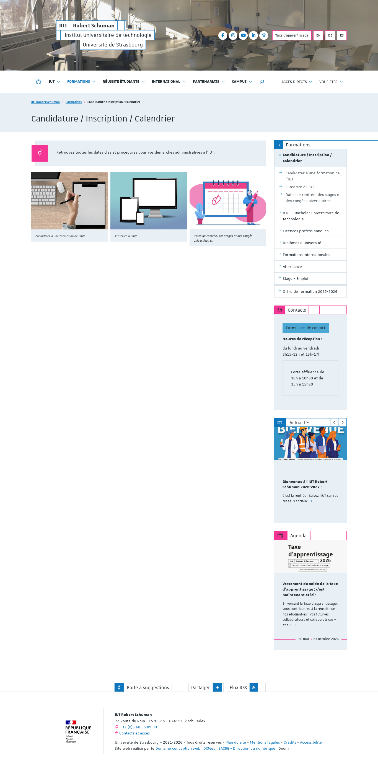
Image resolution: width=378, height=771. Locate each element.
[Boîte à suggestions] (119, 687)
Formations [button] (78, 81)
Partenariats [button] (206, 81)
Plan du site (236, 742)
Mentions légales (265, 742)
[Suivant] (342, 422)
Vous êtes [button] (328, 81)
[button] (262, 82)
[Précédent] (334, 422)
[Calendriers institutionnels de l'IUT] (228, 200)
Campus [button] (239, 81)
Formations (74, 101)
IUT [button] (52, 81)
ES (342, 35)
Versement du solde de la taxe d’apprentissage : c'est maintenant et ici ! (310, 589)
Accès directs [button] (294, 81)
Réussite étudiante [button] (121, 81)
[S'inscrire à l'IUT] (148, 200)
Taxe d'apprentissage (292, 35)
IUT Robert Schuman (45, 101)
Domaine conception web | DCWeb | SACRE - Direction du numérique (215, 748)
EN (318, 35)
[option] (310, 475)
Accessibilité (311, 742)
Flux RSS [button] (238, 687)
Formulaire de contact (305, 327)
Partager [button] (200, 687)
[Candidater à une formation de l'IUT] (69, 200)
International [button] (166, 81)
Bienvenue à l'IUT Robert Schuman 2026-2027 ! (305, 484)
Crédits (290, 742)
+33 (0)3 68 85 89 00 (138, 727)
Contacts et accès (134, 733)
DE (330, 35)
